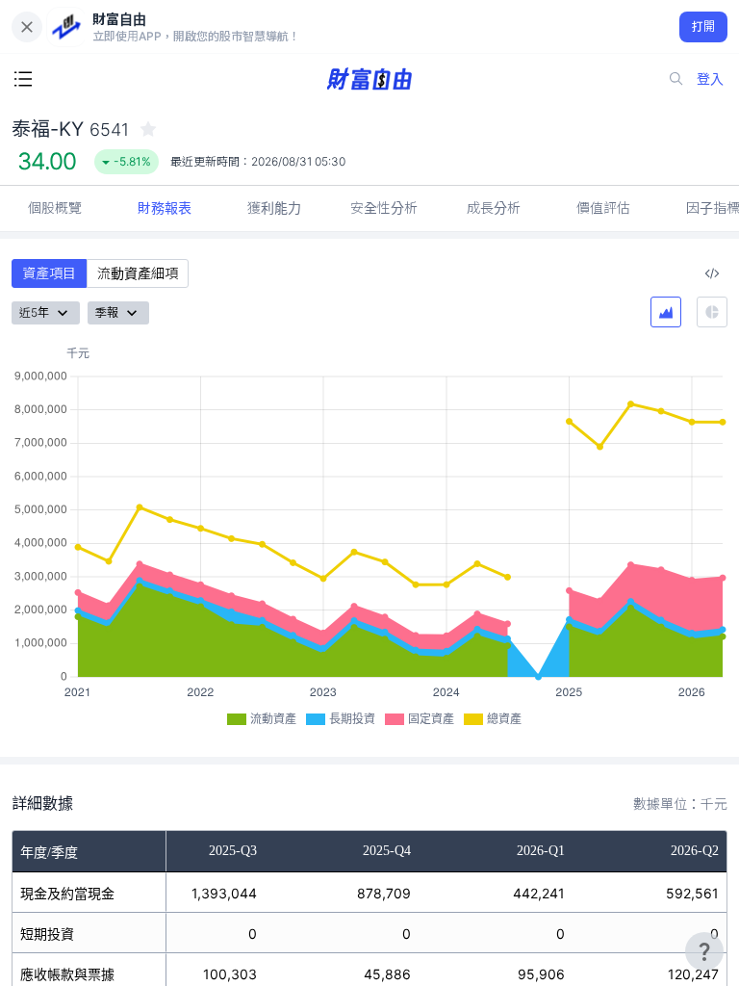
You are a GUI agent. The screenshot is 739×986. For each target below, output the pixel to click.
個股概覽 (55, 207)
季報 (106, 312)
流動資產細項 (137, 273)
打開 (704, 26)
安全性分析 (384, 207)
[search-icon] (676, 79)
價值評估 (603, 207)
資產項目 (49, 273)
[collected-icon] (148, 129)
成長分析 (494, 207)
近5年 (34, 312)
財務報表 (164, 207)
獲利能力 (274, 207)
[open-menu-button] (23, 79)
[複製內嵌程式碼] (712, 273)
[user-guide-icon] (704, 951)
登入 (710, 78)
